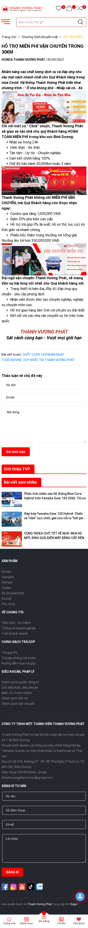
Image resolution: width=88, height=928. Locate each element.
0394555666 (27, 772)
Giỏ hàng (43, 921)
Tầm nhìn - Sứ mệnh (16, 623)
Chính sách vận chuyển (18, 703)
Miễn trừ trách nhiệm (17, 693)
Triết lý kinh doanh (15, 633)
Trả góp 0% (10, 652)
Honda (6, 571)
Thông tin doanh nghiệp (19, 628)
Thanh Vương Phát (40, 904)
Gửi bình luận (15, 452)
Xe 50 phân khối (13, 593)
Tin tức (61, 923)
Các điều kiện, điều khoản (20, 687)
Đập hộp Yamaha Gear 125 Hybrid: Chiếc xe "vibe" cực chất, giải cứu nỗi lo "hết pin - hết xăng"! (54, 518)
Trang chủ (9, 923)
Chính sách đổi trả (15, 698)
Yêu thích (79, 923)
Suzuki (6, 598)
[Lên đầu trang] (81, 909)
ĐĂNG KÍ (12, 872)
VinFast (7, 582)
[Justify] (81, 22)
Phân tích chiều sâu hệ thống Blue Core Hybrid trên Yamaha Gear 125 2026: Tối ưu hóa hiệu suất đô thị (55, 498)
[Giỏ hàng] (69, 9)
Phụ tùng (8, 604)
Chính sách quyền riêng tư (20, 682)
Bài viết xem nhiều (20, 482)
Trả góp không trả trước (19, 658)
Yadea (6, 588)
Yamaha (8, 577)
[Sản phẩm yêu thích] (59, 9)
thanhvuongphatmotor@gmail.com (27, 777)
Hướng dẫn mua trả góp (19, 663)
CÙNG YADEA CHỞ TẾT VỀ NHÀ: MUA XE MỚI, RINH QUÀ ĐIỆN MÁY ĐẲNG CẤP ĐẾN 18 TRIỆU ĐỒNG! (54, 538)
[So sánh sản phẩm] (79, 9)
